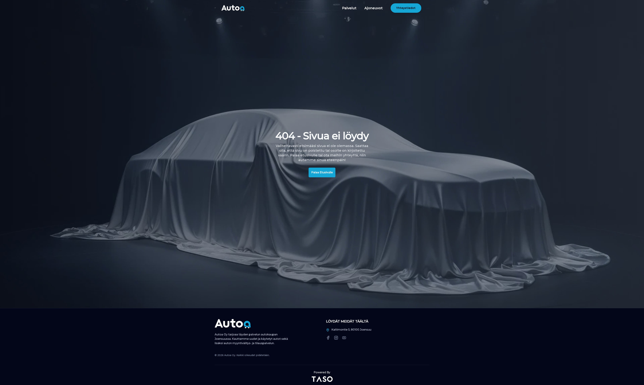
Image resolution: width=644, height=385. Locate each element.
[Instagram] (336, 338)
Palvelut (349, 8)
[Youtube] (344, 338)
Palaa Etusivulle (322, 172)
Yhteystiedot (406, 8)
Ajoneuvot (373, 8)
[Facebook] (328, 338)
